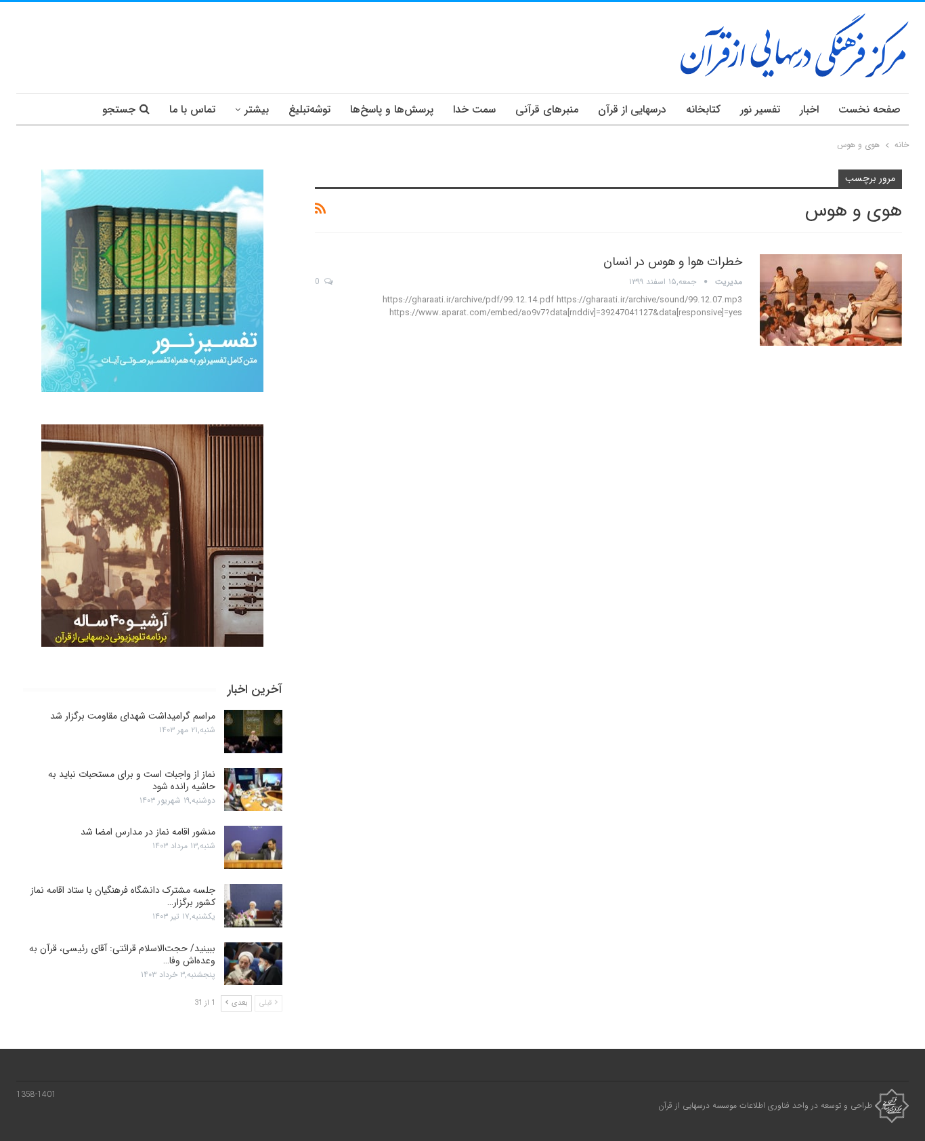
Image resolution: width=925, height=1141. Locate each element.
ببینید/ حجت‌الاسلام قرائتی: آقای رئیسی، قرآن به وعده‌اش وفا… (122, 954)
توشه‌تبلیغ (309, 109)
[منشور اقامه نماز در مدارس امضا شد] (253, 847)
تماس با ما (192, 109)
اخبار (809, 109)
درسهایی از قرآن (632, 109)
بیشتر (256, 109)
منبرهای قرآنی (546, 109)
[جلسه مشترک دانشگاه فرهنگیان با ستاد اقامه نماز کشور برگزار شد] (253, 905)
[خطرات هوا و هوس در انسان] (831, 299)
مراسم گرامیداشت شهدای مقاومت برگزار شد (132, 715)
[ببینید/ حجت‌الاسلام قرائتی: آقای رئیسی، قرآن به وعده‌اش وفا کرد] (253, 964)
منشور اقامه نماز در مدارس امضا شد (148, 831)
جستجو (118, 109)
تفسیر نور (760, 109)
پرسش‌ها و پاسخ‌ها (391, 109)
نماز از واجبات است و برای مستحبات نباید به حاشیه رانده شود (131, 780)
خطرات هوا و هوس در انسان (672, 261)
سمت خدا (474, 109)
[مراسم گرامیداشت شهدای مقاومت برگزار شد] (253, 731)
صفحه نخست (869, 109)
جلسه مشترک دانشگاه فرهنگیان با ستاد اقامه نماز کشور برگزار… (122, 896)
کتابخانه (703, 109)
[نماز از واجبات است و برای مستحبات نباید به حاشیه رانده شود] (253, 790)
